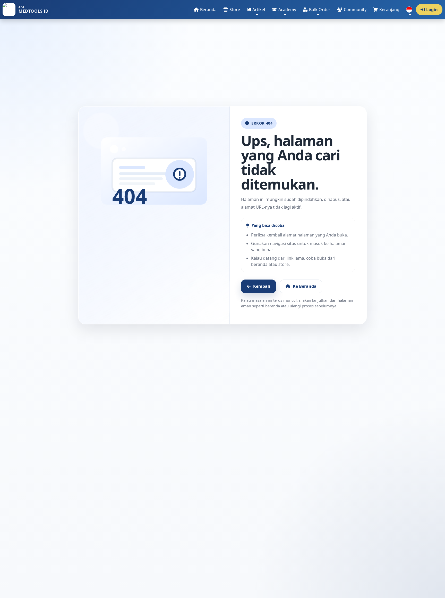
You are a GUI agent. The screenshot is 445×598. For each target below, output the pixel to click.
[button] (256, 9)
